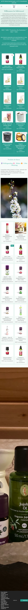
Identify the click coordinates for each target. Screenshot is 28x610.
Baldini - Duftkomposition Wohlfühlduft (7, 319)
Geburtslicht (7, 86)
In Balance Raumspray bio (21, 358)
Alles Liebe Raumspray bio (21, 66)
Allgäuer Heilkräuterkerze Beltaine (7, 236)
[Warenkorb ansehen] (26, 6)
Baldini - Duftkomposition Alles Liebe (20, 278)
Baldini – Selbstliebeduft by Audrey (21, 339)
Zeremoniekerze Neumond (7, 144)
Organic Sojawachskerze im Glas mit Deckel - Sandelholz (20, 146)
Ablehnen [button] (15, 600)
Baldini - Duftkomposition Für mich (7, 298)
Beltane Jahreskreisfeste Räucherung (20, 236)
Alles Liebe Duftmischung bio (7, 66)
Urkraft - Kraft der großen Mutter (7, 124)
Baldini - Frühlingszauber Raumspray (20, 319)
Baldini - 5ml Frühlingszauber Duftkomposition (7, 278)
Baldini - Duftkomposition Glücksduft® (20, 298)
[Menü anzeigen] (1, 6)
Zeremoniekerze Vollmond (20, 124)
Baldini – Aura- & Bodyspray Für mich (7, 338)
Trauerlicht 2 (7, 105)
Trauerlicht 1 (20, 86)
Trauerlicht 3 (20, 105)
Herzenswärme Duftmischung (7, 358)
